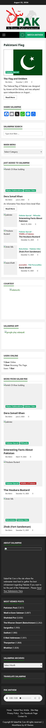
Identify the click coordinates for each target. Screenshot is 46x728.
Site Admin (8, 82)
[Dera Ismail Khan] (23, 181)
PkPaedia (36, 215)
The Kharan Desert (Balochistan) (19, 622)
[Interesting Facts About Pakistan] (23, 433)
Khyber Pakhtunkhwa (14, 190)
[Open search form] (17, 35)
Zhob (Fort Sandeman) (10, 252)
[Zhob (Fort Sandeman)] (23, 510)
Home (9, 710)
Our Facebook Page (29, 713)
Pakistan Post (10, 607)
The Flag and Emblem (23, 62)
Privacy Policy (13, 713)
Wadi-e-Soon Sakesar (14, 612)
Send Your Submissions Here (22, 589)
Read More (11, 97)
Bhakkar (8, 647)
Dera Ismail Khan (13, 196)
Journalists (23, 265)
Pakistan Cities (29, 190)
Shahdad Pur (10, 617)
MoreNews (16, 725)
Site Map (34, 710)
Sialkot (7, 632)
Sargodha (8, 627)
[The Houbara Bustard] (23, 473)
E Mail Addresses (12, 637)
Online (10, 362)
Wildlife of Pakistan (26, 234)
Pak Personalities (35, 265)
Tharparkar (9, 642)
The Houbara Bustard (10, 236)
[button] (4, 35)
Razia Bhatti (10, 268)
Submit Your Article (21, 710)
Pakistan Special (12, 72)
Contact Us (22, 716)
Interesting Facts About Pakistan (10, 220)
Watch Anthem (35, 34)
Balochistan (23, 249)
